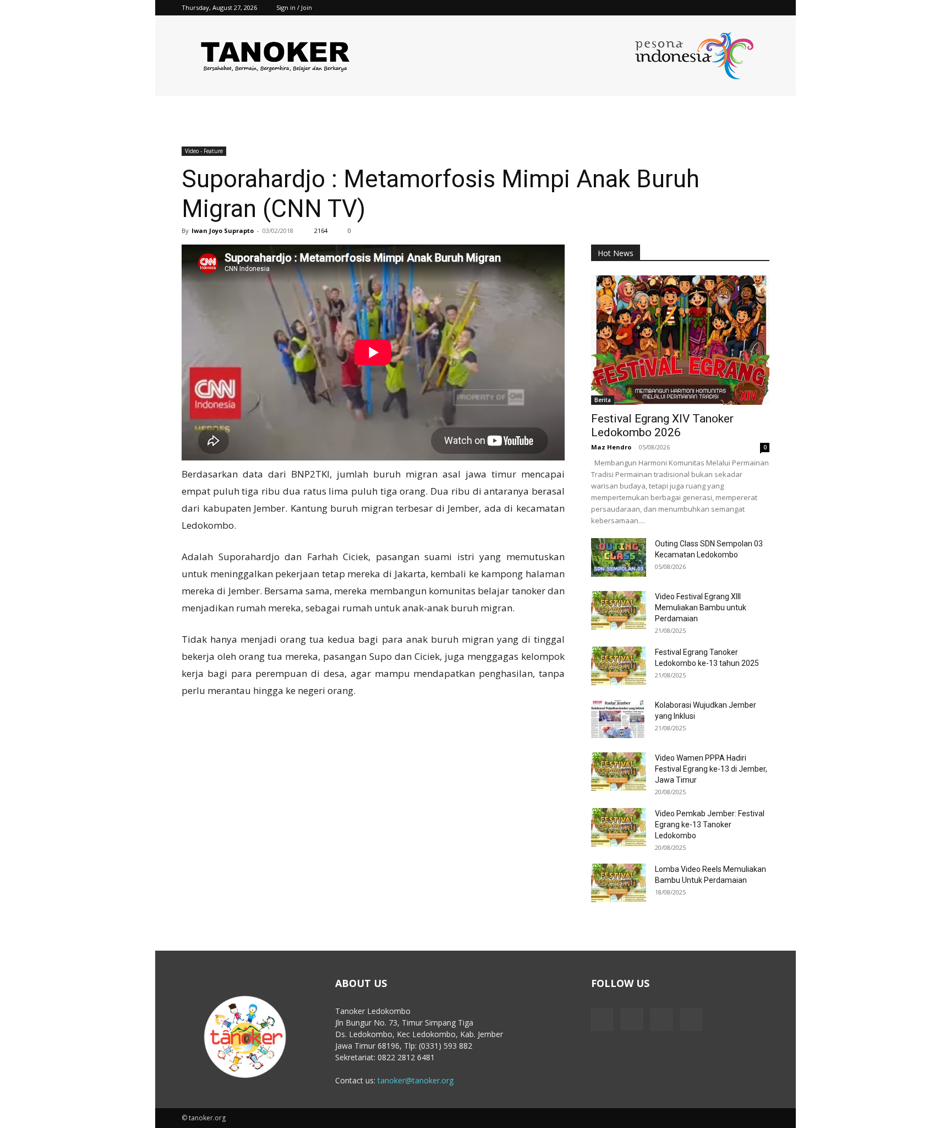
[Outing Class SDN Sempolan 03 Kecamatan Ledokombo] (618, 557)
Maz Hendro (611, 447)
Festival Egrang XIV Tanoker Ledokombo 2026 (662, 425)
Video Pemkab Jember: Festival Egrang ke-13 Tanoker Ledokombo (709, 824)
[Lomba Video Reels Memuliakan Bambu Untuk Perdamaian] (618, 883)
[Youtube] (761, 7)
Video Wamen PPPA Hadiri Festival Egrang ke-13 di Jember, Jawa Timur (711, 768)
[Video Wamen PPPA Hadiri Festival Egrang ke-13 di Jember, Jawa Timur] (618, 771)
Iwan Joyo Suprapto (223, 230)
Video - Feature (204, 151)
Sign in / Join (294, 7)
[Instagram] (725, 7)
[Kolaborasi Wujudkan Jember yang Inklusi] (618, 718)
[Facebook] (706, 7)
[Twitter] (743, 7)
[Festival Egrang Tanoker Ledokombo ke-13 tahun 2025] (618, 666)
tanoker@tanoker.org (415, 1080)
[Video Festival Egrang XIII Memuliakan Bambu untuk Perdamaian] (618, 610)
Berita (602, 400)
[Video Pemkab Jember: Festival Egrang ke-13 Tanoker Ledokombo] (618, 827)
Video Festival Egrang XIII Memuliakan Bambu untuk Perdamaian (700, 607)
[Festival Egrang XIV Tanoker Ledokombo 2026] (680, 340)
